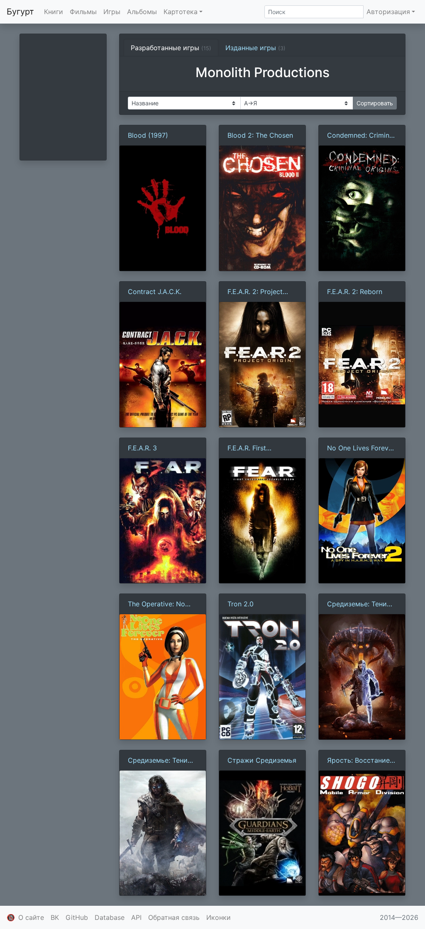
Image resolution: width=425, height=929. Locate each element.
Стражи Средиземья (261, 760)
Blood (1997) (148, 135)
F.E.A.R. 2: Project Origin (255, 292)
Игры (111, 11)
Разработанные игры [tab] (171, 48)
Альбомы (142, 11)
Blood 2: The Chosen (260, 135)
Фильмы (83, 11)
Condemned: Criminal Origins (361, 135)
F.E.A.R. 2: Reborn (354, 291)
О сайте (31, 917)
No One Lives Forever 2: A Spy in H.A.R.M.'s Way (361, 448)
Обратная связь (174, 917)
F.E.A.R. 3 (142, 448)
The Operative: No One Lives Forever (156, 604)
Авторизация (388, 11)
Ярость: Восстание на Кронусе (358, 760)
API (136, 917)
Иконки (218, 917)
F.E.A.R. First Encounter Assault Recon (255, 448)
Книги (53, 11)
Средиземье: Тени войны (357, 604)
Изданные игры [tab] (255, 48)
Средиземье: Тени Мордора (158, 760)
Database (110, 917)
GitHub (77, 917)
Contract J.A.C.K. (154, 291)
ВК (55, 917)
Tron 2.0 (240, 604)
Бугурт (20, 12)
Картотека (181, 11)
